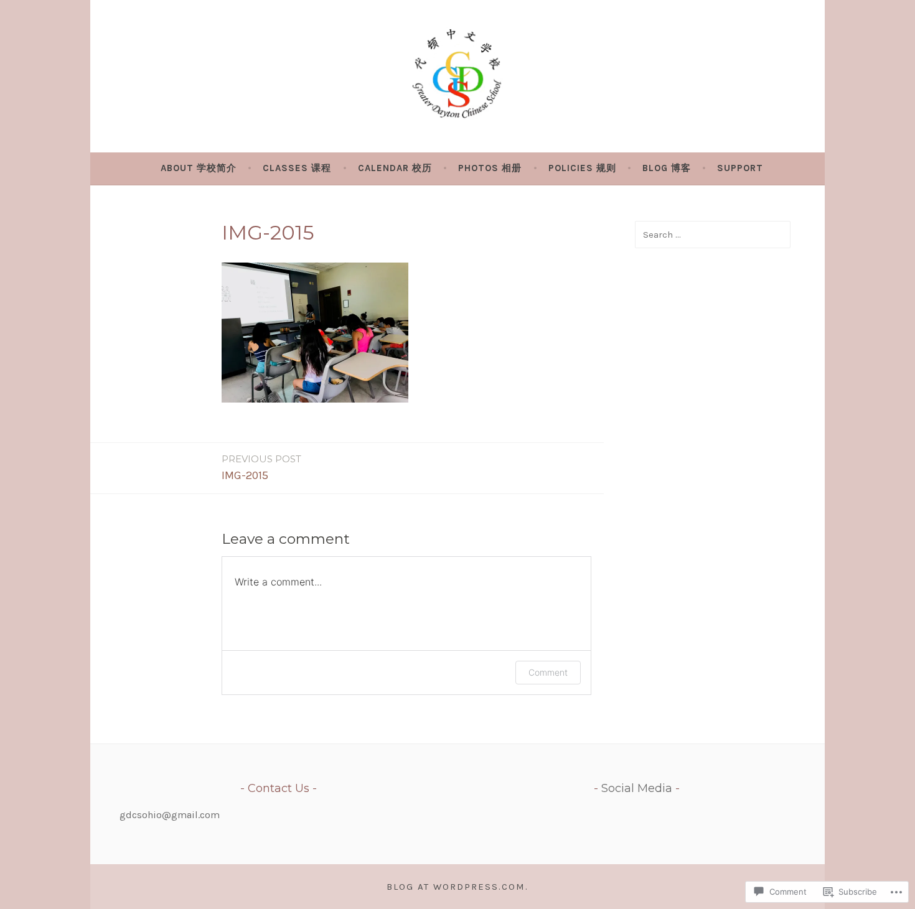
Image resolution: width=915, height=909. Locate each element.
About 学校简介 (199, 168)
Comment (548, 672)
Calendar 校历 (395, 168)
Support (740, 168)
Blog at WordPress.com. (457, 886)
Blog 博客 (666, 168)
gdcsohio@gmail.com (170, 815)
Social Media (636, 788)
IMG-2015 (261, 467)
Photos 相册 (490, 168)
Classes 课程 (297, 168)
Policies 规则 (582, 168)
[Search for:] (713, 234)
